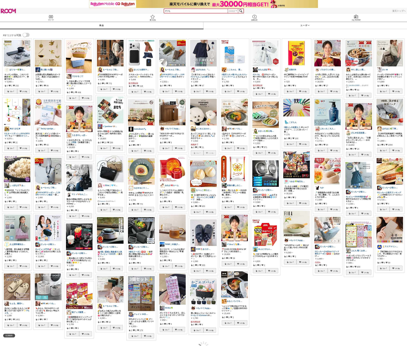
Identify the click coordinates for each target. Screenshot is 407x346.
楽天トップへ (399, 11)
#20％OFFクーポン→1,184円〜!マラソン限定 (47, 193)
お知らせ (254, 18)
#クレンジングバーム (234, 75)
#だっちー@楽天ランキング (389, 192)
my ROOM (356, 18)
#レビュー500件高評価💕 (357, 197)
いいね (24, 91)
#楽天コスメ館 (228, 74)
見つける (153, 18)
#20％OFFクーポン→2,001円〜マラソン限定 (172, 75)
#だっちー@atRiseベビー (326, 251)
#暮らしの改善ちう (292, 127)
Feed (51, 18)
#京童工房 (302, 306)
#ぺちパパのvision (199, 315)
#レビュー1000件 (108, 254)
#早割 (73, 142)
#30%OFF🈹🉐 (259, 195)
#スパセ (256, 74)
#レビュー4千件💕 (43, 249)
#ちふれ (238, 74)
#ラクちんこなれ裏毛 (200, 77)
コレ (11, 91)
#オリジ (23, 136)
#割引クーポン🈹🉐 (137, 252)
